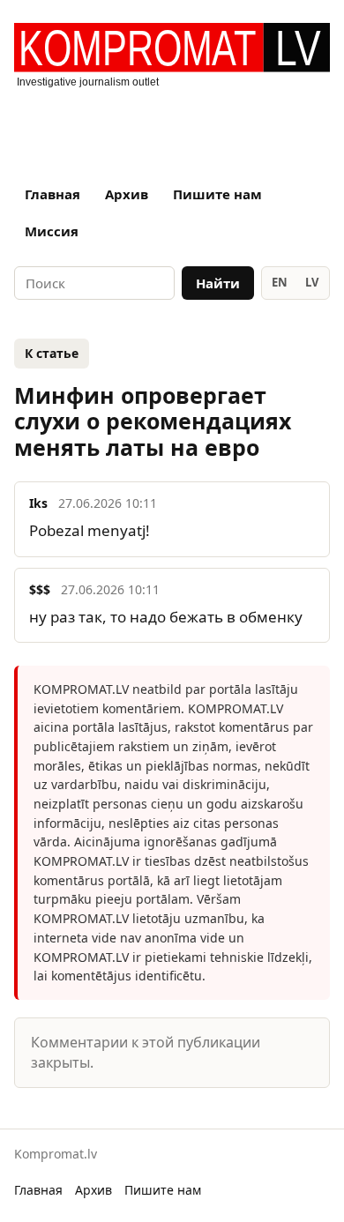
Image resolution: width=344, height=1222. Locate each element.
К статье (52, 353)
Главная (52, 194)
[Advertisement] (172, 128)
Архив (126, 194)
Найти (218, 283)
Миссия (52, 231)
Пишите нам (217, 194)
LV (311, 282)
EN (280, 282)
